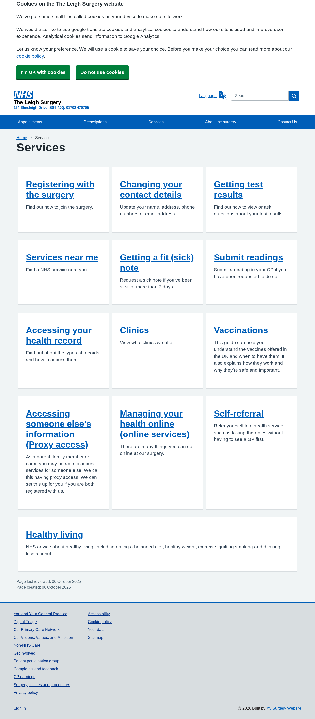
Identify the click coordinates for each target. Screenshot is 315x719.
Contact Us (287, 122)
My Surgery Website (283, 708)
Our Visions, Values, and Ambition (43, 637)
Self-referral (239, 413)
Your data (96, 629)
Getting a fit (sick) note (157, 262)
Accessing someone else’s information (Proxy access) (58, 429)
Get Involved (24, 653)
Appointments (30, 122)
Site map (95, 637)
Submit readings (248, 257)
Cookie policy (100, 622)
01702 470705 (77, 107)
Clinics (134, 330)
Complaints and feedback (36, 669)
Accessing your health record (59, 335)
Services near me (62, 257)
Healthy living (54, 534)
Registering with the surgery (60, 189)
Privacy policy (26, 692)
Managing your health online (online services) (154, 423)
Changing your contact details (151, 189)
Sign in (20, 708)
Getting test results (238, 189)
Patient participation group (36, 661)
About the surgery (220, 122)
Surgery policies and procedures (42, 685)
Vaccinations (241, 330)
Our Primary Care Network (37, 629)
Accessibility (99, 614)
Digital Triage (25, 622)
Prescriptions (95, 122)
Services (156, 122)
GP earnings (24, 677)
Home (21, 138)
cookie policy (30, 56)
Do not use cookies (102, 72)
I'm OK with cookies (43, 72)
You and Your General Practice (40, 614)
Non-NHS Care (27, 645)
